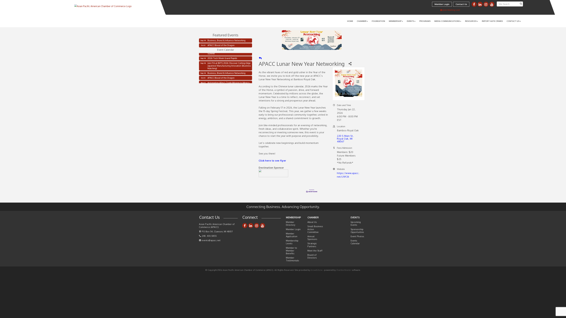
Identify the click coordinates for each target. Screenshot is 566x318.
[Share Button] (350, 63)
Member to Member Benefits (291, 251)
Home (350, 21)
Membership (395, 21)
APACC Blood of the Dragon (221, 45)
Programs (425, 21)
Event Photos (357, 236)
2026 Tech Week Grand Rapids (222, 55)
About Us (312, 222)
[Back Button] (260, 58)
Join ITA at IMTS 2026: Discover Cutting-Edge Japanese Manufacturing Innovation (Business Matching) (229, 63)
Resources (471, 21)
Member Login (293, 229)
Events (410, 21)
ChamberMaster (343, 270)
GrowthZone (317, 270)
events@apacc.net (211, 240)
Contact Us (513, 21)
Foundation (378, 21)
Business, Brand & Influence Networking (226, 40)
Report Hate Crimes (492, 21)
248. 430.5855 (209, 236)
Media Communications (447, 21)
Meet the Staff (314, 250)
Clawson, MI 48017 (217, 231)
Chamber (361, 21)
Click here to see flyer (272, 160)
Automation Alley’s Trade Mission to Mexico (229, 80)
